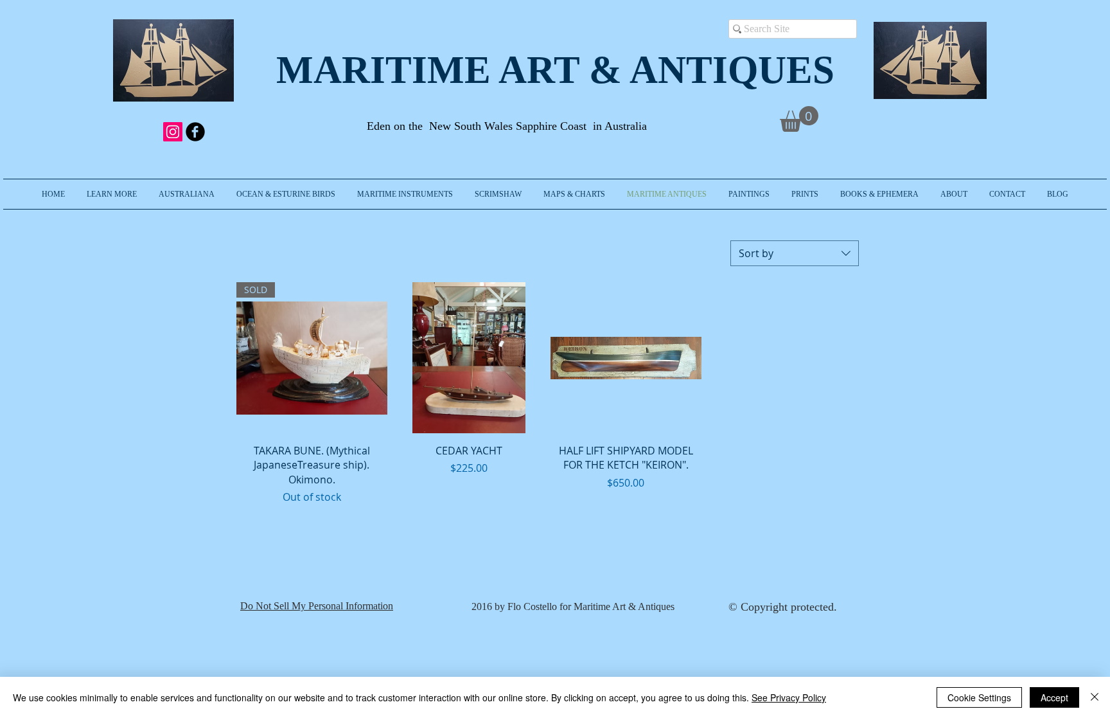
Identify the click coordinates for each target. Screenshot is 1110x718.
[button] (112, 194)
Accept (1054, 697)
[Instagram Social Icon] (172, 131)
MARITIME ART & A (467, 69)
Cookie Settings (979, 697)
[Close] (1094, 697)
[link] (799, 119)
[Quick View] (469, 357)
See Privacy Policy (789, 697)
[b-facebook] (195, 131)
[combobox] (794, 253)
